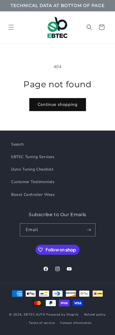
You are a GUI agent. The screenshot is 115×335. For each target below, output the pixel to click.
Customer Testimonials (33, 181)
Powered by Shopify (62, 314)
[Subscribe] (89, 229)
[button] (11, 27)
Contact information (75, 323)
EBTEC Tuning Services (33, 156)
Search (17, 144)
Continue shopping (58, 104)
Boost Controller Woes (33, 194)
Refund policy (95, 314)
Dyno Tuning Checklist (32, 169)
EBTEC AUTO (34, 314)
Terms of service (42, 323)
